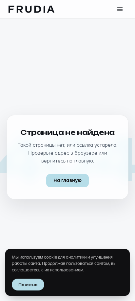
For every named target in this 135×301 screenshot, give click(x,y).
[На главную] (31, 9)
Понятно (28, 284)
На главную (67, 180)
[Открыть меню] (120, 9)
